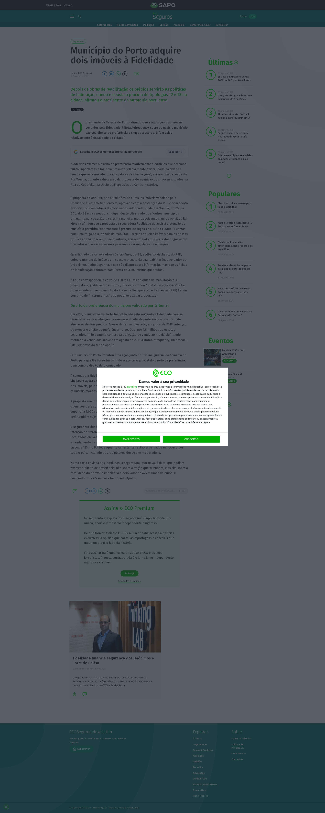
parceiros (132, 387)
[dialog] (162, 407)
